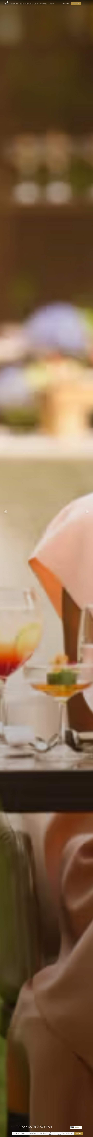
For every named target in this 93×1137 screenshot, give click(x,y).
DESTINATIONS (14, 3)
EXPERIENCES (29, 3)
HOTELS (22, 3)
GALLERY (77, 1127)
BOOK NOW (78, 1133)
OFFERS (36, 3)
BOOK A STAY (76, 3)
